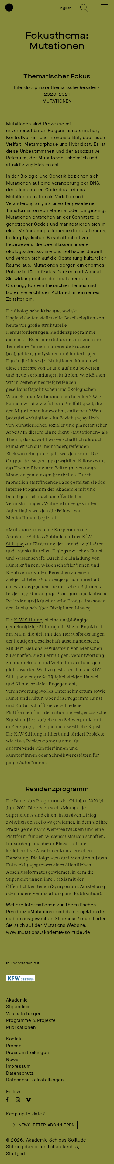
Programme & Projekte (31, 1020)
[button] (100, 8)
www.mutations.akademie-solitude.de (48, 932)
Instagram (18, 1099)
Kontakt (14, 1039)
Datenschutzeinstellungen (35, 1080)
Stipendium (18, 1007)
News (12, 1059)
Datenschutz (20, 1073)
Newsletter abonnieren (47, 1125)
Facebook (7, 1099)
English (65, 7)
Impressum (18, 1066)
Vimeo (28, 1099)
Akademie (17, 1000)
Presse (14, 1046)
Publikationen (21, 1027)
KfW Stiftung (28, 619)
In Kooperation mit (23, 963)
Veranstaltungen (24, 1014)
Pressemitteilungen (27, 1053)
